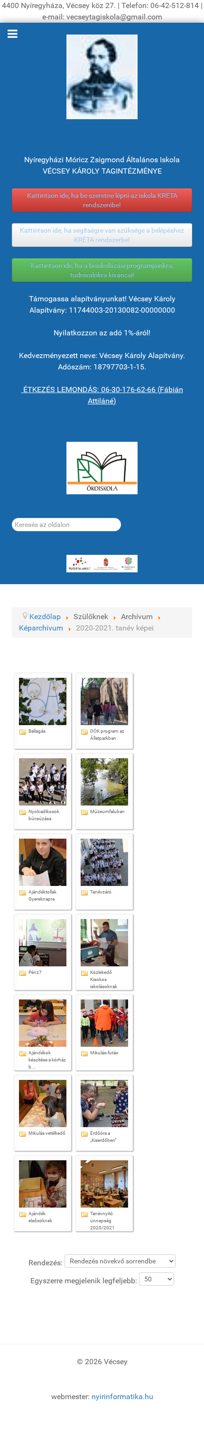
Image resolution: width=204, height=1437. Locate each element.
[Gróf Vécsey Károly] (102, 77)
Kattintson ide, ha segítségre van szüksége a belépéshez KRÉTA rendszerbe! (102, 235)
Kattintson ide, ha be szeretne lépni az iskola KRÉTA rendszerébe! (102, 200)
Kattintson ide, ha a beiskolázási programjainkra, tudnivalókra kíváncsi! (102, 270)
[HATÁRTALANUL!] (102, 564)
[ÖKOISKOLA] (102, 468)
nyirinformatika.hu (122, 1396)
